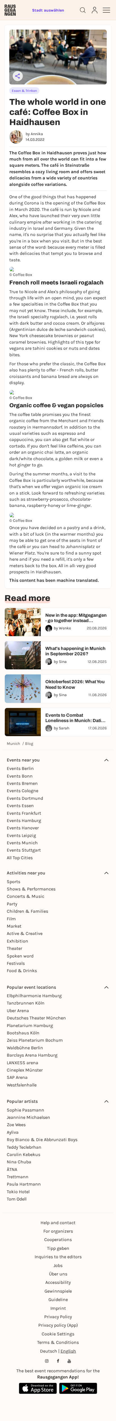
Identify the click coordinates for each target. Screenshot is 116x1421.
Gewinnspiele (58, 1291)
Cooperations (58, 1239)
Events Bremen (22, 783)
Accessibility (58, 1282)
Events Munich (22, 842)
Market (14, 926)
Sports (13, 881)
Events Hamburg (24, 820)
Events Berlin (20, 768)
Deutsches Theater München (36, 1018)
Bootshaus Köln (23, 1032)
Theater (14, 948)
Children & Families (27, 911)
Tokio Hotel (18, 1191)
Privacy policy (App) (58, 1325)
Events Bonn (20, 776)
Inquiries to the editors (58, 1256)
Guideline (58, 1299)
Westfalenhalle (22, 1085)
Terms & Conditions (58, 1342)
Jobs (58, 1265)
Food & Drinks (22, 970)
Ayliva (13, 1132)
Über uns (58, 1274)
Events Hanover (23, 827)
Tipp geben (58, 1248)
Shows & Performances (31, 889)
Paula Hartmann (24, 1184)
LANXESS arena (22, 1062)
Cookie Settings (58, 1334)
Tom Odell (16, 1199)
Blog (29, 743)
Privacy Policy (58, 1316)
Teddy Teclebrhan (24, 1147)
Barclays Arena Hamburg (32, 1055)
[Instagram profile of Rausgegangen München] (46, 1361)
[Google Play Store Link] (78, 1388)
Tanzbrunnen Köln (25, 1003)
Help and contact (58, 1222)
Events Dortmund (25, 798)
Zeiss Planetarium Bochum (35, 1040)
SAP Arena (17, 1077)
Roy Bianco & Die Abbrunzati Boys (42, 1139)
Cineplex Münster (25, 1070)
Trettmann (17, 1176)
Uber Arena (18, 1010)
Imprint (58, 1308)
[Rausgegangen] (10, 10)
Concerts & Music (25, 896)
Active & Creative (25, 933)
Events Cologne (22, 790)
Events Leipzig (21, 835)
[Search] (83, 10)
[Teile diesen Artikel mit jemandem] (18, 76)
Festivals (16, 963)
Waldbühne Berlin (25, 1047)
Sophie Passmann (25, 1110)
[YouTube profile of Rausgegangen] (69, 1361)
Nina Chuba (19, 1161)
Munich (13, 743)
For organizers (58, 1231)
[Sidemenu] (106, 10)
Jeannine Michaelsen (28, 1117)
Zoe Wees (16, 1124)
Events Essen (20, 805)
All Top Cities (20, 857)
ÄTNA (12, 1169)
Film (11, 918)
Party (12, 903)
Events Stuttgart (24, 850)
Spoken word (20, 956)
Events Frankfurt (24, 813)
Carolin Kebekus (23, 1154)
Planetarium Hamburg (30, 1025)
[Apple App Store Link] (38, 1388)
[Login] (94, 10)
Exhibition (17, 941)
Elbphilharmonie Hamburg (34, 995)
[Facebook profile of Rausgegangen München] (58, 1361)
